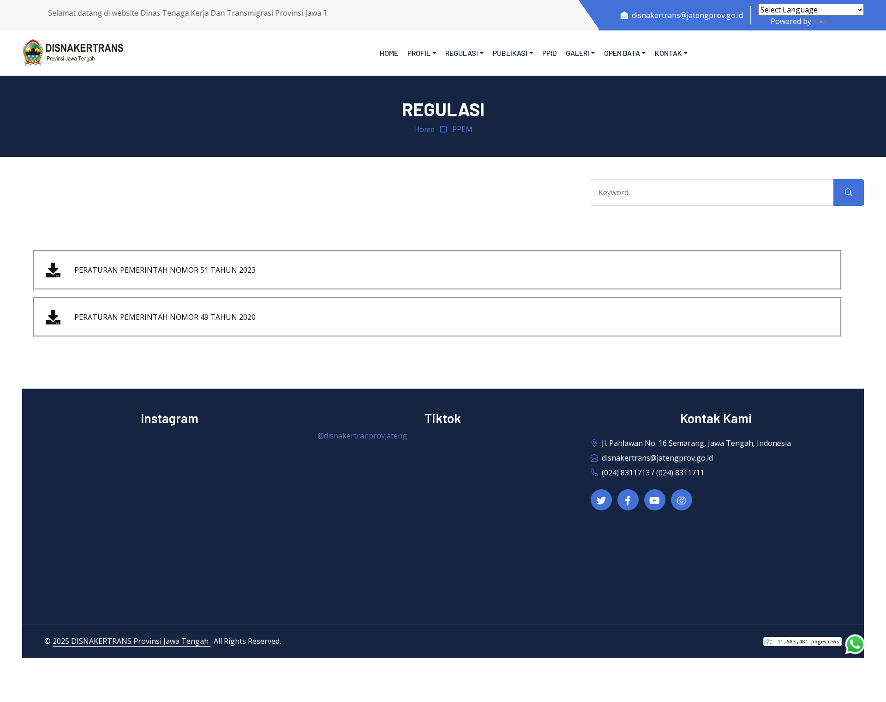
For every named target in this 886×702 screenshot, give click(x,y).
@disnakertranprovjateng (362, 436)
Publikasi (510, 52)
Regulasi (461, 52)
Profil (419, 52)
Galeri (577, 52)
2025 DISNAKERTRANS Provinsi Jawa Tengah (131, 641)
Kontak (668, 52)
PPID (549, 52)
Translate (847, 21)
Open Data (622, 52)
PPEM (462, 129)
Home (389, 52)
